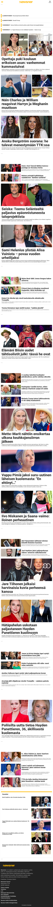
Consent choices (26, 905)
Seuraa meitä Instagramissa (9, 902)
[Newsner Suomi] (26, 2)
